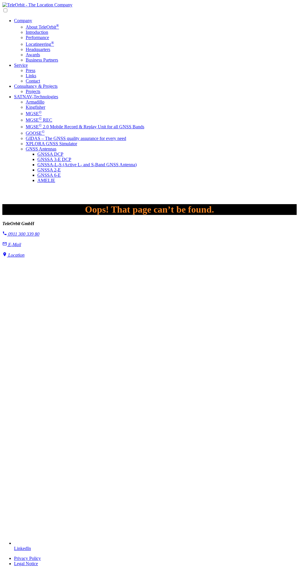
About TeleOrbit (42, 26)
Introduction (37, 32)
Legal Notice (26, 563)
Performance (37, 37)
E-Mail (14, 244)
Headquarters (38, 49)
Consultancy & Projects (36, 86)
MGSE (34, 113)
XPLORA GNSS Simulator (51, 143)
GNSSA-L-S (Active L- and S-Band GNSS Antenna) (87, 164)
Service (21, 65)
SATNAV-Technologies (36, 96)
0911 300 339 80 (23, 234)
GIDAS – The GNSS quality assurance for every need (76, 138)
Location (16, 255)
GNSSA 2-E (49, 169)
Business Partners (42, 59)
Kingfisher (35, 107)
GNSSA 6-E (49, 175)
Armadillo (35, 101)
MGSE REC (39, 120)
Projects (33, 91)
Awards (33, 54)
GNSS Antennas (41, 148)
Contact (33, 80)
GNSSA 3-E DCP (54, 159)
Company (23, 20)
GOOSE (35, 133)
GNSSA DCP (50, 154)
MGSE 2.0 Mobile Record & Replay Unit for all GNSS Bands (85, 126)
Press (30, 70)
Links (31, 75)
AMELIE (46, 180)
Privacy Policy (27, 558)
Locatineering (40, 44)
